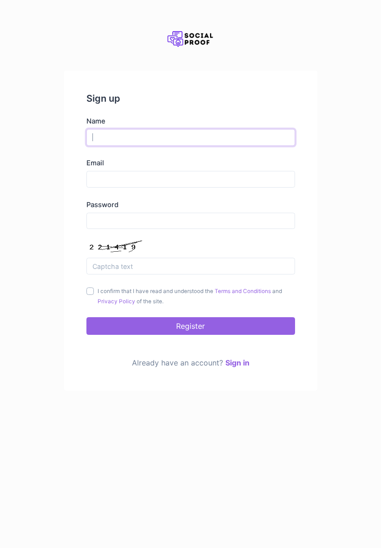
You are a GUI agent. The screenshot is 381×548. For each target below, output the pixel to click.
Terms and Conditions (243, 291)
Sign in (237, 362)
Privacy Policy (116, 301)
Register (190, 326)
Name (95, 121)
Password (102, 205)
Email (95, 163)
